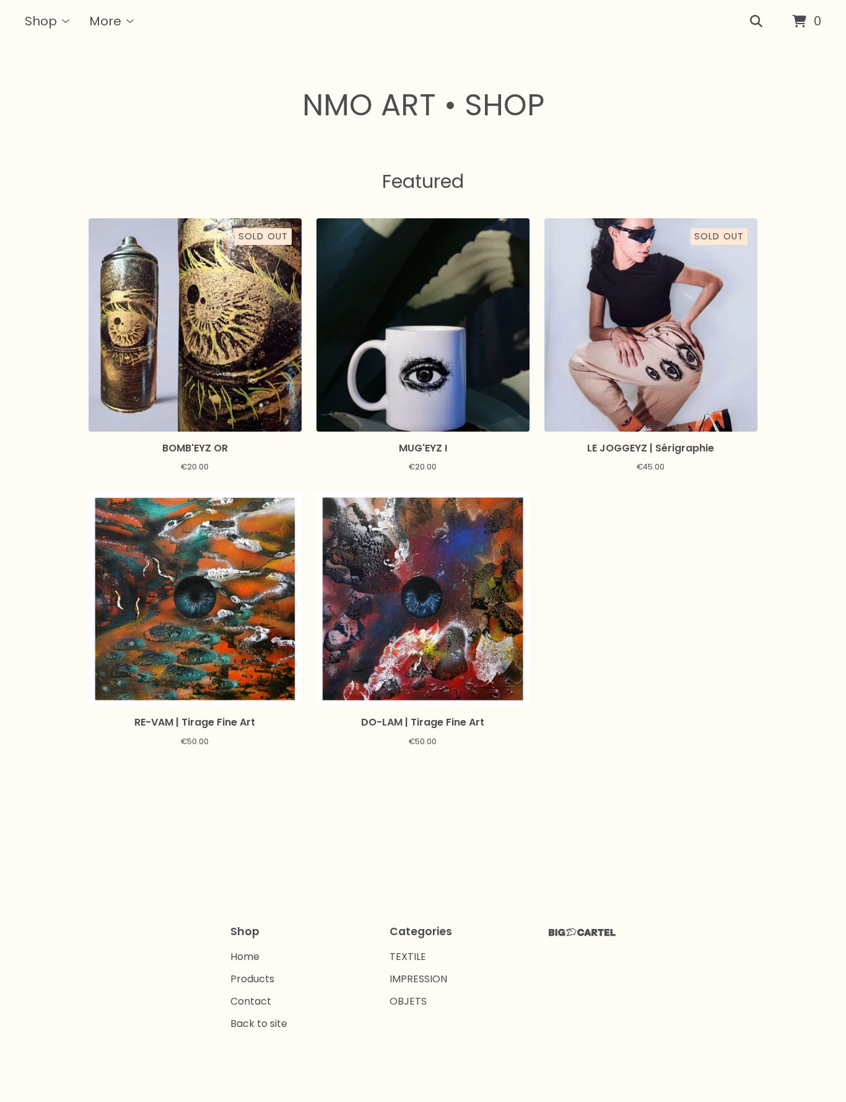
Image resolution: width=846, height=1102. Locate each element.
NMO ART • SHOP (423, 105)
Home (244, 956)
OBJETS (408, 1001)
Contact (250, 1001)
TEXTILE (408, 956)
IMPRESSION (418, 979)
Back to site (258, 1023)
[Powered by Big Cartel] (582, 932)
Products (252, 979)
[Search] (756, 21)
